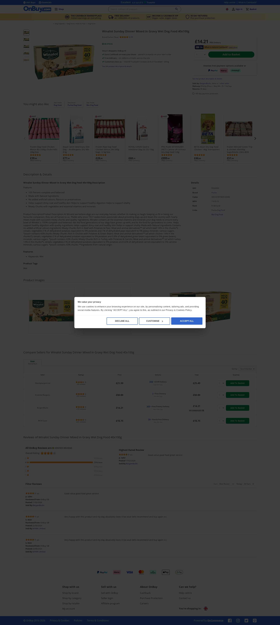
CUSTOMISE (152, 321)
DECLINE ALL (122, 321)
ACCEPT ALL (187, 321)
